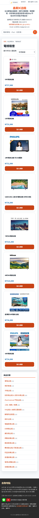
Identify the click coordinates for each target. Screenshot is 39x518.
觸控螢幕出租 (10, 443)
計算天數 (24, 500)
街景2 (35, 487)
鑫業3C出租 (19, 8)
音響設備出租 (11, 467)
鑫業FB (8, 508)
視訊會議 (9, 386)
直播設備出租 (11, 457)
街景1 (30, 487)
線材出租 (9, 419)
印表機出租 (10, 428)
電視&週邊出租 (11, 462)
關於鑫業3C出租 (32, 2)
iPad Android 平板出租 (14, 400)
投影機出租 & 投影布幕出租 (16, 395)
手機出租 (9, 390)
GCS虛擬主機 (23, 504)
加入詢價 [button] (19, 90)
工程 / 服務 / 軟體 (12, 405)
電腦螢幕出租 (11, 424)
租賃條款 (5, 506)
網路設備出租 (11, 438)
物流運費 (19, 506)
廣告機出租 (10, 433)
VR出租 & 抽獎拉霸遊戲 (14, 409)
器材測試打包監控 (16, 500)
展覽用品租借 (11, 414)
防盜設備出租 (10, 452)
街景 (33, 489)
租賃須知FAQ (12, 506)
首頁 (5, 41)
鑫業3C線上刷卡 (6, 504)
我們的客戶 (25, 506)
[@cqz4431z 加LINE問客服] (4, 500)
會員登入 (23, 2)
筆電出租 (9, 381)
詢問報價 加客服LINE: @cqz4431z (19, 24)
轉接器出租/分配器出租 (14, 448)
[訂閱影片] (8, 500)
